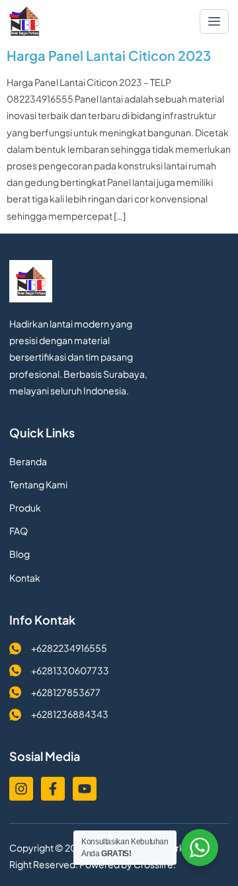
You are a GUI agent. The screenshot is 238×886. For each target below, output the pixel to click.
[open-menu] (214, 21)
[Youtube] (85, 789)
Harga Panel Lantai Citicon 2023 (109, 55)
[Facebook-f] (53, 789)
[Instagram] (21, 789)
